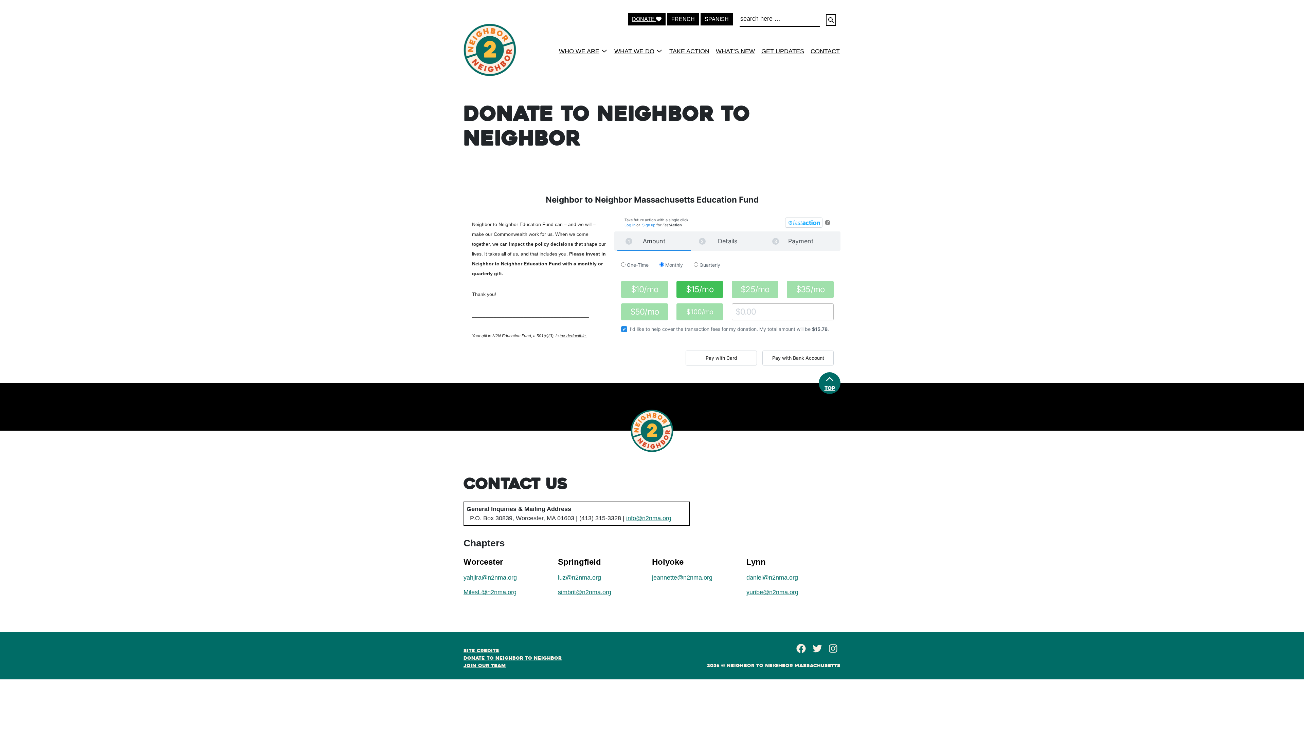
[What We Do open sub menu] (659, 51)
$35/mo (810, 289)
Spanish (717, 19)
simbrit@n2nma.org (584, 592)
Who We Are (579, 51)
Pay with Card (721, 358)
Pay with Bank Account (798, 358)
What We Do (634, 51)
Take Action (689, 51)
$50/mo (644, 312)
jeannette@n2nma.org (682, 577)
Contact (825, 51)
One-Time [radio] (637, 265)
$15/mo (699, 289)
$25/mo (755, 289)
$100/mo (699, 312)
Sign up (648, 225)
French (683, 19)
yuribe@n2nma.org (772, 592)
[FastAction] (803, 223)
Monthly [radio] (673, 265)
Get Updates (782, 51)
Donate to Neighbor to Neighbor (513, 658)
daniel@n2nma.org (772, 577)
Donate (644, 19)
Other (738, 312)
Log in (629, 225)
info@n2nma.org (648, 518)
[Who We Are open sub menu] (604, 51)
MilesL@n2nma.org (490, 592)
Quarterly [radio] (709, 265)
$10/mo (644, 289)
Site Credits (481, 650)
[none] (581, 51)
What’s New (735, 51)
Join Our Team (485, 665)
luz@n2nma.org (579, 577)
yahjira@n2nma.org (490, 577)
